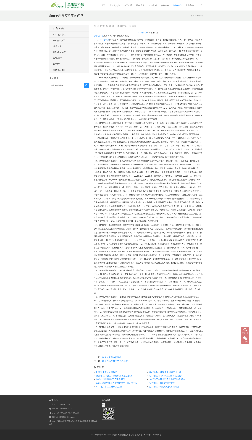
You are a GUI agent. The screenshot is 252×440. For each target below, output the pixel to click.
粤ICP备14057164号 (152, 435)
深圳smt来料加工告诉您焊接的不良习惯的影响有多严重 (117, 383)
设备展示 (140, 5)
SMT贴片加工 (59, 34)
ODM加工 (57, 58)
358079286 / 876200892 (68, 413)
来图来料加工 (59, 70)
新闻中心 (177, 5)
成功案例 (152, 5)
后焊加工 (57, 46)
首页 (103, 5)
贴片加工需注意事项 (111, 357)
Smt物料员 (142, 32)
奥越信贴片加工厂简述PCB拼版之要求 (114, 375)
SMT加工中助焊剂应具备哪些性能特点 (167, 379)
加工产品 (128, 5)
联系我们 (189, 5)
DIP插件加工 (59, 40)
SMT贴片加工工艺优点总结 (109, 386)
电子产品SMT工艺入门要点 (115, 361)
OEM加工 (57, 64)
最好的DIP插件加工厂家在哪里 (110, 379)
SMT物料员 (98, 36)
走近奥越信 (114, 5)
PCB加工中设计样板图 (106, 372)
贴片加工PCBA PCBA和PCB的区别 (165, 375)
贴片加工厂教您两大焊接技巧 (163, 383)
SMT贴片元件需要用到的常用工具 (165, 372)
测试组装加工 (59, 52)
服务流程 (165, 5)
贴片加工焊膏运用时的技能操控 (164, 386)
